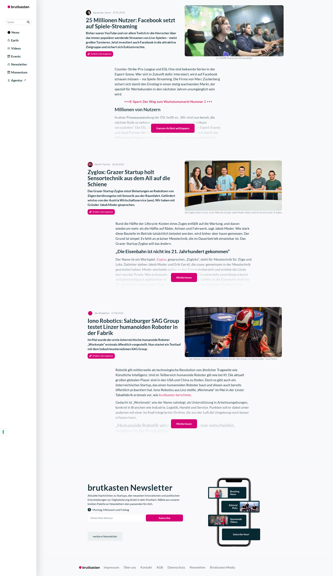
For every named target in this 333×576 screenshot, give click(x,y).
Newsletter (18, 64)
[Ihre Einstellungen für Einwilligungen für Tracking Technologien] (3, 432)
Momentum (18, 72)
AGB (159, 567)
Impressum (111, 567)
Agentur (16, 80)
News (14, 32)
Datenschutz (176, 567)
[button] (99, 54)
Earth (14, 40)
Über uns (130, 567)
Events (15, 56)
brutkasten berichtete (175, 395)
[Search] (28, 22)
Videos (15, 48)
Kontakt (146, 567)
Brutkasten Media (222, 567)
